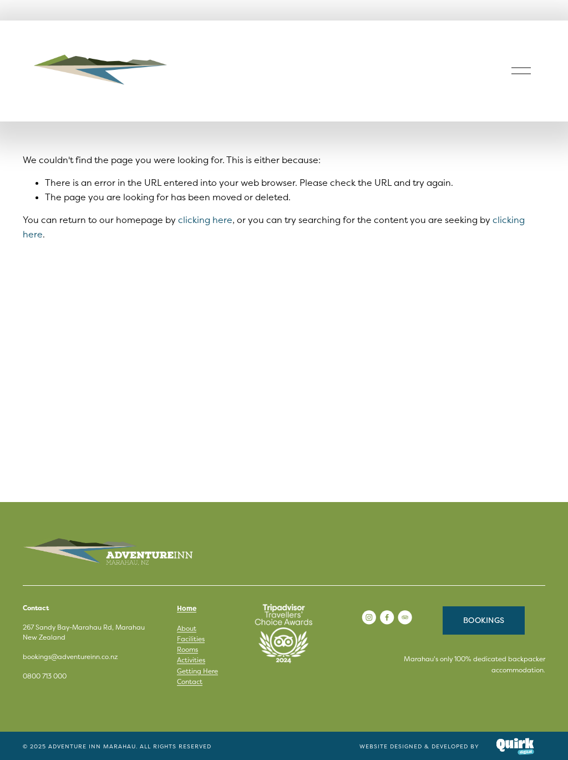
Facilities (191, 639)
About (186, 628)
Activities (191, 660)
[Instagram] (369, 617)
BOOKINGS (483, 620)
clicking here (205, 219)
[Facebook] (387, 617)
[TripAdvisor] (405, 617)
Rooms (187, 649)
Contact (189, 681)
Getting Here (197, 671)
